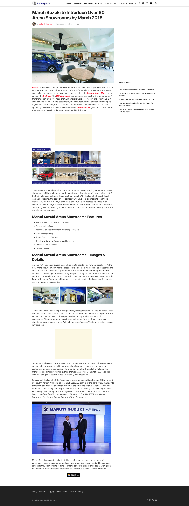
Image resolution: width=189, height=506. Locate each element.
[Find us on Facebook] (139, 3)
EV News (98, 3)
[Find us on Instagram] (147, 3)
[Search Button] (156, 3)
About (131, 3)
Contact (64, 492)
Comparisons (110, 3)
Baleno (90, 93)
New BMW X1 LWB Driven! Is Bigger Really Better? (137, 89)
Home (68, 3)
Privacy (34, 492)
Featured (123, 3)
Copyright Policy (54, 492)
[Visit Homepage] (41, 3)
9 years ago (60, 24)
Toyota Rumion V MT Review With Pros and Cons (137, 99)
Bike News (88, 3)
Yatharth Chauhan (45, 24)
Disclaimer (42, 492)
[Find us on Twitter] (143, 3)
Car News (78, 3)
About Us (72, 492)
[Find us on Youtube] (151, 3)
